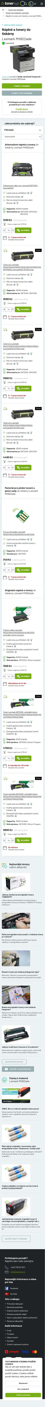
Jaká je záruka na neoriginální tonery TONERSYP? (18, 896)
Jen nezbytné (23, 1389)
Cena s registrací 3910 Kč (17, 382)
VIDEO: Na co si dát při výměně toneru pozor (20, 1109)
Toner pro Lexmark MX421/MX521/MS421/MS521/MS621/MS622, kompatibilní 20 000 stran (21, 346)
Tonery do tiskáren (15, 10)
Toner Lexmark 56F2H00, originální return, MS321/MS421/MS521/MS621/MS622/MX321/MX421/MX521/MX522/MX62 (22, 796)
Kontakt (10, 1341)
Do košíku (25, 230)
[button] (26, 3)
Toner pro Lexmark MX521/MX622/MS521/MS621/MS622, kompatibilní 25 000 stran (18, 425)
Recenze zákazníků (15, 1321)
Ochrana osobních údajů (17, 1314)
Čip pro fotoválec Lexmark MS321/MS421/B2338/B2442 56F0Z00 (18, 533)
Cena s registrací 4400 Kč (17, 461)
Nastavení (23, 1383)
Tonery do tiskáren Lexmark (17, 13)
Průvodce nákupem (15, 1304)
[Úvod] (3, 9)
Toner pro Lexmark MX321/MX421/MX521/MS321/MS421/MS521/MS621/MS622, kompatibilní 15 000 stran (22, 267)
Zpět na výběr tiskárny (13, 25)
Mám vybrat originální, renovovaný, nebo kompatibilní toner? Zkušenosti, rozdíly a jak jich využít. (21, 1147)
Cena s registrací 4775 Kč (17, 752)
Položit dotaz (22, 109)
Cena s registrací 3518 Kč (17, 303)
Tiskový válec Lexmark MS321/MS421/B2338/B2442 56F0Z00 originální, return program (18, 632)
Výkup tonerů (12, 1337)
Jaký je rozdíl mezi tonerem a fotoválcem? (20, 1047)
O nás (9, 1330)
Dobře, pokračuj (23, 1395)
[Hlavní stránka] (10, 4)
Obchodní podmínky (15, 1307)
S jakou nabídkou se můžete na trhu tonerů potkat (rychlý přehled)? (20, 1187)
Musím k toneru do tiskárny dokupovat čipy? (20, 972)
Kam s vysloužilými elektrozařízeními (22, 1317)
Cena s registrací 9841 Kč (17, 834)
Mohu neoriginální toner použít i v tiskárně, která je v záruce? (22, 935)
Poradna (10, 1334)
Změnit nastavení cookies (18, 1344)
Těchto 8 (5, 76)
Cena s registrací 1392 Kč (17, 670)
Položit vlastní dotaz (20, 1069)
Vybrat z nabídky (22, 86)
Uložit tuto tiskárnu (22, 93)
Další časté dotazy (14, 1062)
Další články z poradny (16, 1239)
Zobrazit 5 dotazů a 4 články (22, 112)
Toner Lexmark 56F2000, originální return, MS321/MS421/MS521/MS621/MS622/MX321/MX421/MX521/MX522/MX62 (22, 714)
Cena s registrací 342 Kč (17, 564)
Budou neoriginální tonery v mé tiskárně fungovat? (19, 1008)
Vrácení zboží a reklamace (17, 1310)
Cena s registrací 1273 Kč (17, 224)
